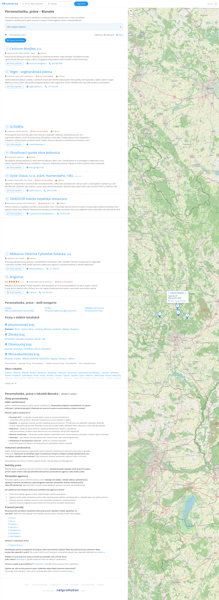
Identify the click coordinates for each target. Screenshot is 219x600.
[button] (178, 306)
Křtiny (42, 375)
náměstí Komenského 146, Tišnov (19, 180)
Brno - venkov (36, 329)
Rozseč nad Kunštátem (45, 378)
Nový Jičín (44, 358)
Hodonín (56, 329)
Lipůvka (74, 375)
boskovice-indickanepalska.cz (41, 213)
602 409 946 (57, 63)
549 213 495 (52, 190)
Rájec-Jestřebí (20, 378)
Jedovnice (115, 372)
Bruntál (9, 358)
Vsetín (37, 338)
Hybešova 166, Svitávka (15, 258)
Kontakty (75, 584)
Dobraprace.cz (15, 530)
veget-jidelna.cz (35, 86)
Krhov (36, 375)
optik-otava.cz (35, 190)
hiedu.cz (32, 292)
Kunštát (50, 375)
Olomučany (99, 375)
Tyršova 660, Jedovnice (15, 157)
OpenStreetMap (211, 8)
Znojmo (74, 329)
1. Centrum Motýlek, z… (177, 293)
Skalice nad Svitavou (82, 378)
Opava (53, 358)
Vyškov (65, 329)
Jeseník (8, 348)
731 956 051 (54, 268)
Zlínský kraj (16, 334)
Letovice (58, 375)
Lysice (81, 375)
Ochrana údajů (87, 584)
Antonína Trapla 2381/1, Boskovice (20, 76)
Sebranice (68, 378)
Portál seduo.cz (39, 564)
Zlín (44, 338)
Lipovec (66, 375)
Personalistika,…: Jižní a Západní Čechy (80, 363)
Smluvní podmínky (39, 584)
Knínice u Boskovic (13, 375)
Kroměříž (9, 338)
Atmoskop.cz (21, 559)
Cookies (100, 584)
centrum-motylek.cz (37, 63)
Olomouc (17, 348)
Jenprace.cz (13, 527)
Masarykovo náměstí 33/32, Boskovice (21, 203)
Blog (83, 590)
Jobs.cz (12, 521)
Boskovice (42, 372)
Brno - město (21, 329)
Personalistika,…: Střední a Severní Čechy (48, 363)
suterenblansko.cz (37, 144)
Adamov (8, 372)
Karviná (34, 358)
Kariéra (48, 308)
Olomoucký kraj (19, 344)
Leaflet (201, 8)
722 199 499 (47, 292)
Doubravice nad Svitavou (89, 372)
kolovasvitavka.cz (36, 268)
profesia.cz (100, 552)
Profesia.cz (13, 524)
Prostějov (28, 348)
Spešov (101, 378)
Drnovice (105, 372)
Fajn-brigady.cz (15, 536)
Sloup (94, 378)
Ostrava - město (66, 358)
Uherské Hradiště (24, 338)
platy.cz (71, 571)
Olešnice (89, 375)
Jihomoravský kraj (21, 325)
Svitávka (109, 378)
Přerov (37, 348)
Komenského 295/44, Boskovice (40, 282)
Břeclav (47, 329)
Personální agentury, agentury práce (60, 310)
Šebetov (117, 378)
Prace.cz (12, 518)
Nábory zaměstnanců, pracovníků (19, 310)
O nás (65, 584)
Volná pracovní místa (94, 310)
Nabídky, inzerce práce (94, 308)
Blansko (9, 329)
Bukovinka (52, 372)
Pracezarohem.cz (16, 545)
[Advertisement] (64, 107)
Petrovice (9, 378)
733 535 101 (65, 213)
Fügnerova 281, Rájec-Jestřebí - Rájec (21, 53)
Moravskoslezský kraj (23, 354)
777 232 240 (53, 86)
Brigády (8, 308)
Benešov (17, 372)
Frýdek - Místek (21, 358)
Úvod (26, 584)
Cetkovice (62, 372)
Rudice (59, 378)
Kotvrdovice (27, 375)
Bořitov (33, 372)
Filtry (121, 35)
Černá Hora (72, 372)
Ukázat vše (9, 383)
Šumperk (46, 348)
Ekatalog (12, 3)
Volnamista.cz (14, 533)
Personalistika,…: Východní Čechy (18, 363)
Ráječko (30, 378)
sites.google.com (36, 167)
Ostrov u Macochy (113, 375)
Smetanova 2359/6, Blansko (17, 131)
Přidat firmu (55, 584)
